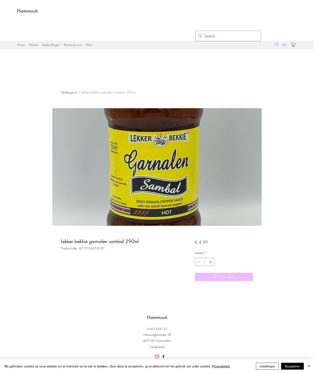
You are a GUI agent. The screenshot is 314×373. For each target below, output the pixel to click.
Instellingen (267, 366)
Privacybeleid (221, 366)
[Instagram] (157, 356)
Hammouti (27, 11)
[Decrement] (198, 262)
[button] (293, 44)
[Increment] (211, 262)
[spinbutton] (204, 262)
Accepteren (292, 366)
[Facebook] (163, 356)
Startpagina (69, 92)
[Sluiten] (308, 366)
